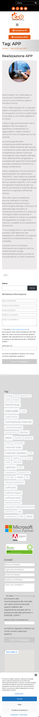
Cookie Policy (14, 714)
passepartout (11, 472)
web (21, 516)
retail (20, 477)
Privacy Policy (23, 714)
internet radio (13, 447)
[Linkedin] (21, 8)
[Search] (35, 3)
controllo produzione (11, 432)
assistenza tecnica (25, 395)
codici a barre (11, 417)
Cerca (4, 283)
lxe (23, 458)
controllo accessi (14, 427)
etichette (18, 438)
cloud (23, 411)
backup (16, 400)
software (11, 487)
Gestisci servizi (19, 693)
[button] (36, 675)
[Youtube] (25, 8)
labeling (8, 458)
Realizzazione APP (17, 56)
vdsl (19, 512)
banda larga (13, 404)
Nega (19, 704)
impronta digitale (18, 443)
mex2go (29, 458)
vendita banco (11, 516)
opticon (10, 467)
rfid (27, 477)
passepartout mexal (24, 472)
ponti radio (10, 477)
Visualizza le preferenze (19, 710)
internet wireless (16, 453)
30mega (9, 396)
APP (5, 275)
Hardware (8, 443)
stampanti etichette (13, 503)
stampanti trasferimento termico (20, 507)
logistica (16, 458)
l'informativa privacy (19, 329)
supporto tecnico (10, 511)
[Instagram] (17, 8)
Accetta (19, 699)
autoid (8, 400)
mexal (8, 462)
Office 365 (17, 462)
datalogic (24, 432)
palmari (21, 467)
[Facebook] (13, 8)
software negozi (13, 493)
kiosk (31, 453)
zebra (29, 516)
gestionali (28, 438)
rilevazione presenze (15, 482)
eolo (9, 437)
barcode (12, 411)
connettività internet (19, 421)
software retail (13, 498)
